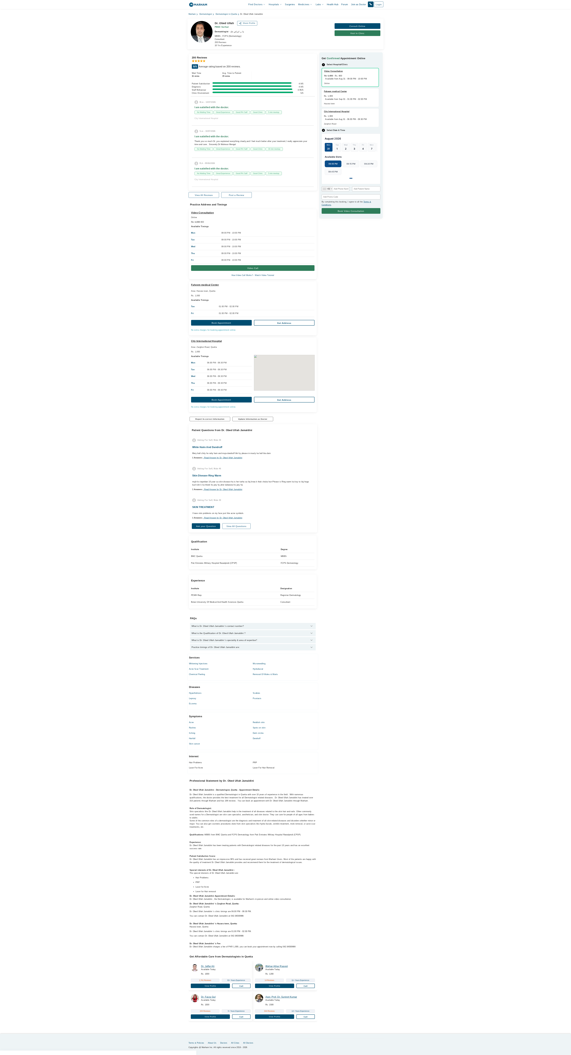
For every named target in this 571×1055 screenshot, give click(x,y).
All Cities (235, 1043)
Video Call (252, 268)
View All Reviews (204, 195)
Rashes (192, 728)
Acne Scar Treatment (198, 669)
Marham (192, 14)
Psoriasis (257, 698)
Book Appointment (221, 323)
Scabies (256, 693)
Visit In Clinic (357, 33)
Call (241, 986)
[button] (371, 4)
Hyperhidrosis (195, 693)
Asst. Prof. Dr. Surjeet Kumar (281, 997)
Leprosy (192, 698)
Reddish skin (259, 722)
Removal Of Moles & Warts (265, 674)
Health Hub (332, 4)
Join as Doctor (358, 4)
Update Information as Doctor (252, 419)
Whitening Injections (198, 663)
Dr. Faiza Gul (208, 997)
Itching (192, 733)
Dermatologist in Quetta (226, 14)
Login (379, 4)
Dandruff (257, 738)
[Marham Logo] (198, 5)
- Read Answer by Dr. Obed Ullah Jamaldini (222, 458)
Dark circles (258, 733)
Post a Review (236, 195)
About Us (212, 1043)
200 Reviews (220, 42)
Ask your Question (206, 526)
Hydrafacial (258, 669)
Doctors (223, 1043)
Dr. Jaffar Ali (207, 966)
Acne (191, 722)
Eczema (192, 703)
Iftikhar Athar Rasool (276, 966)
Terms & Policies (196, 1043)
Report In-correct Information (209, 419)
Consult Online (357, 26)
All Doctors (248, 1043)
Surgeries (290, 4)
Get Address (284, 323)
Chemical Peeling (197, 674)
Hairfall (192, 738)
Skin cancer (194, 744)
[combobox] (327, 189)
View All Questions (236, 526)
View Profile (210, 986)
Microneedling (259, 663)
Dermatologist (205, 14)
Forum (344, 4)
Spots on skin (259, 728)
